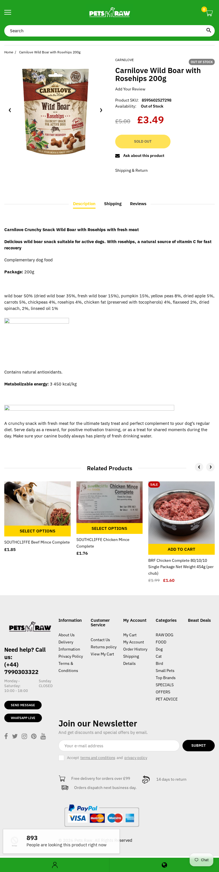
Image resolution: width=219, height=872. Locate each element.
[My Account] (54, 865)
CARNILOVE (124, 60)
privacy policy (135, 758)
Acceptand (107, 757)
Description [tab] (84, 203)
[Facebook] (6, 737)
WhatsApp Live (23, 718)
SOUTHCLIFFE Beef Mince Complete (37, 542)
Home (8, 52)
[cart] (209, 13)
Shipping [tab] (112, 203)
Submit (198, 745)
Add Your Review (130, 89)
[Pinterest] (33, 737)
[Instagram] (24, 737)
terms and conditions (97, 758)
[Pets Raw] (109, 12)
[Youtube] (43, 737)
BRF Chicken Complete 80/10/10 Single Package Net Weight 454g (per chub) (181, 567)
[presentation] (199, 467)
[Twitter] (15, 737)
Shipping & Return (131, 170)
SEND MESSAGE (23, 705)
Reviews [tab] (138, 203)
